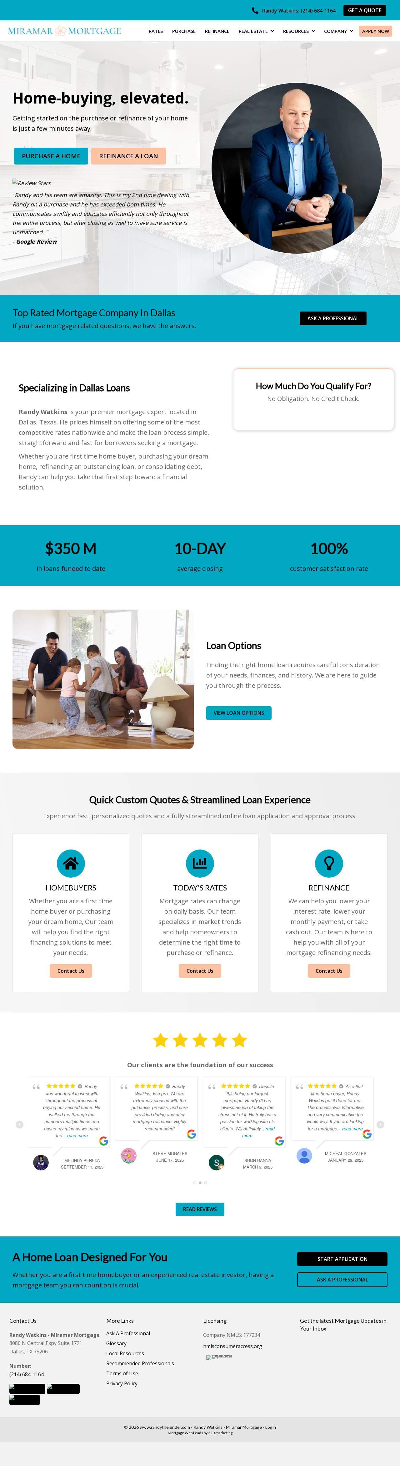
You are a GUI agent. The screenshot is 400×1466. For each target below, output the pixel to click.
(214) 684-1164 (26, 1374)
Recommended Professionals (140, 1364)
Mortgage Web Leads (185, 1432)
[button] (293, 11)
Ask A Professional (128, 1334)
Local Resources (125, 1354)
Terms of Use (122, 1374)
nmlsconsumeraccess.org (232, 1346)
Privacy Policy (122, 1384)
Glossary (116, 1344)
